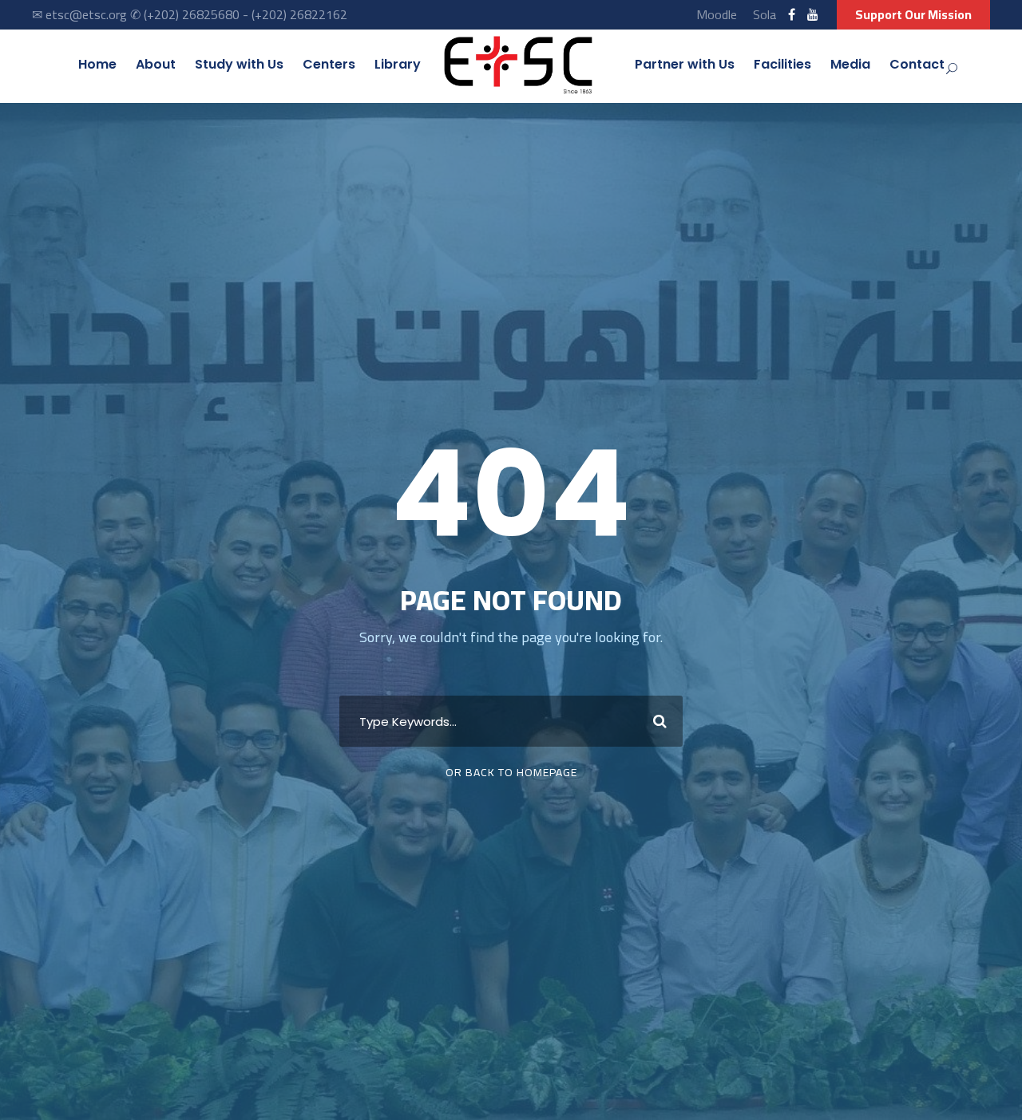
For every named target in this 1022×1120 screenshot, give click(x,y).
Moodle (716, 14)
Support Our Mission (913, 14)
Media (850, 64)
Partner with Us (685, 64)
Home (97, 64)
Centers (329, 64)
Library (397, 64)
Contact (917, 64)
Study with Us (239, 64)
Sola (764, 14)
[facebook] (791, 14)
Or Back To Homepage (511, 772)
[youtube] (812, 14)
